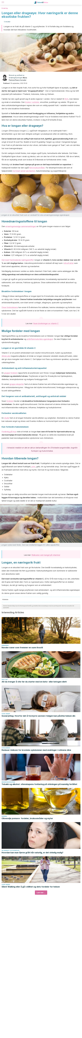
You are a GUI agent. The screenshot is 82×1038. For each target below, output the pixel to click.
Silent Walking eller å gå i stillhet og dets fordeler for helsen (31, 887)
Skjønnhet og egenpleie (10, 850)
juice (33, 467)
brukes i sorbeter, (32, 102)
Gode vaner (6, 713)
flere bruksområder (37, 168)
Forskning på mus (9, 432)
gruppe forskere (10, 373)
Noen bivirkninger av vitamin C (45, 323)
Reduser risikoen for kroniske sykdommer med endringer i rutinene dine (36, 750)
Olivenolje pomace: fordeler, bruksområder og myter (27, 818)
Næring (4, 816)
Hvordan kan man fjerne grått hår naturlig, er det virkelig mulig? (32, 852)
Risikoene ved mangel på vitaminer (46, 555)
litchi (66, 99)
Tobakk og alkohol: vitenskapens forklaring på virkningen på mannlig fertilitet (39, 784)
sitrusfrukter (69, 263)
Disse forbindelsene (10, 307)
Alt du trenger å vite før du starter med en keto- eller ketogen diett (34, 682)
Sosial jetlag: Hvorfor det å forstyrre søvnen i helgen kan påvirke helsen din (38, 716)
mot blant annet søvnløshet (23, 171)
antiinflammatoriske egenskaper (40, 339)
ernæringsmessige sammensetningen (21, 226)
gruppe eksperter (17, 384)
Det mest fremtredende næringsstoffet (17, 260)
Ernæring (5, 8)
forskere (10, 401)
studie (6, 418)
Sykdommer (6, 748)
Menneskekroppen (8, 782)
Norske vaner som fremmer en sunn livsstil (22, 647)
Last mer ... (41, 893)
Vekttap (5, 679)
